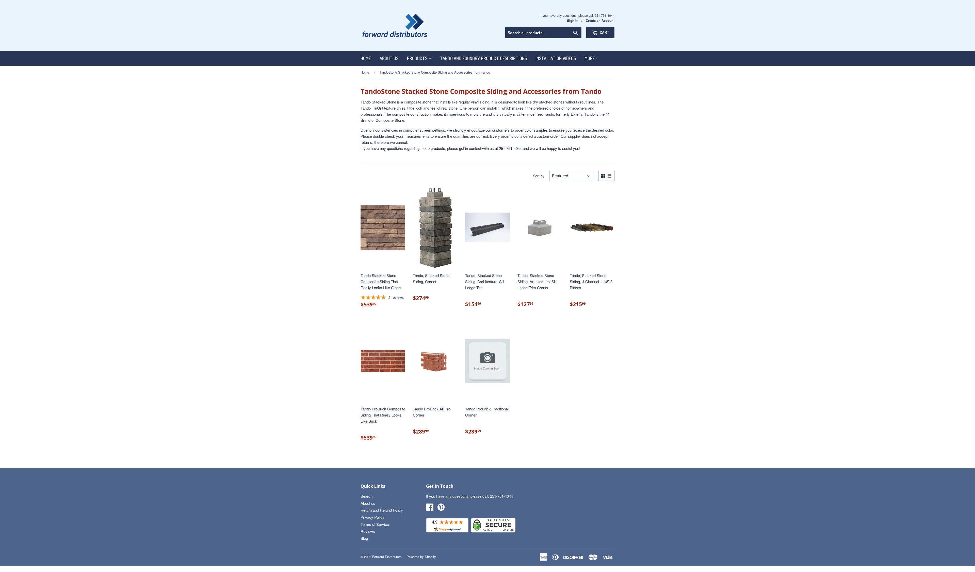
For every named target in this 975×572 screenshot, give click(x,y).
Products (417, 58)
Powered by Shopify (421, 556)
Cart (604, 32)
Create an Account (600, 20)
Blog (364, 538)
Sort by (538, 175)
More (589, 58)
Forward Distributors (387, 556)
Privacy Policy (372, 517)
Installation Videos (555, 58)
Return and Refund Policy (382, 510)
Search (366, 496)
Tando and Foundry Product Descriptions (483, 58)
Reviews (368, 531)
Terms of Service (375, 524)
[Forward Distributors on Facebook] (430, 508)
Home (366, 58)
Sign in (572, 20)
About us (389, 58)
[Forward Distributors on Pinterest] (441, 508)
